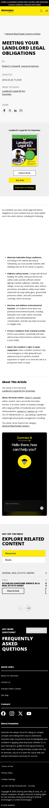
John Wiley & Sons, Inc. (33, 791)
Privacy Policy (7, 773)
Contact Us (5, 682)
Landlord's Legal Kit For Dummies (13, 93)
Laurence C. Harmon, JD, (27, 411)
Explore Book (24, 173)
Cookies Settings (8, 779)
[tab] (23, 553)
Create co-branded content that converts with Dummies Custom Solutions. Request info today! (24, 3)
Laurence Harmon (30, 66)
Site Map (4, 695)
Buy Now (20, 180)
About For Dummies (9, 675)
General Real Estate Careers (15, 426)
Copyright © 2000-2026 (11, 791)
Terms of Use (7, 766)
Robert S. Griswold (11, 66)
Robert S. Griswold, (33, 397)
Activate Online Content (11, 688)
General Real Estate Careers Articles (23, 34)
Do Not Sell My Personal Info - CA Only (18, 786)
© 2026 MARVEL (8, 805)
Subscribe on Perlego (24, 187)
